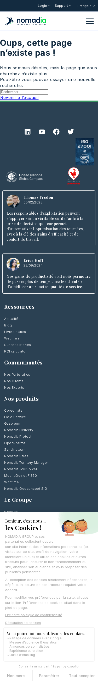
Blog (8, 325)
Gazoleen (12, 423)
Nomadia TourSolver (20, 469)
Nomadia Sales (16, 456)
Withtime (11, 482)
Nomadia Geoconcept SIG (25, 489)
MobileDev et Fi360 (20, 476)
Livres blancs (15, 332)
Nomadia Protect (18, 436)
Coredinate (13, 410)
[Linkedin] (27, 131)
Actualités (12, 319)
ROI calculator (15, 351)
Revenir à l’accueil (19, 97)
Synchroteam (15, 449)
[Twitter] (70, 131)
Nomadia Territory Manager (26, 463)
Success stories (17, 345)
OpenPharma (14, 443)
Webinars (11, 338)
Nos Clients (14, 381)
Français (85, 6)
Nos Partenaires (17, 374)
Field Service (15, 417)
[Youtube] (41, 131)
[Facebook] (56, 131)
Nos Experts (14, 387)
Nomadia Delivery (18, 430)
